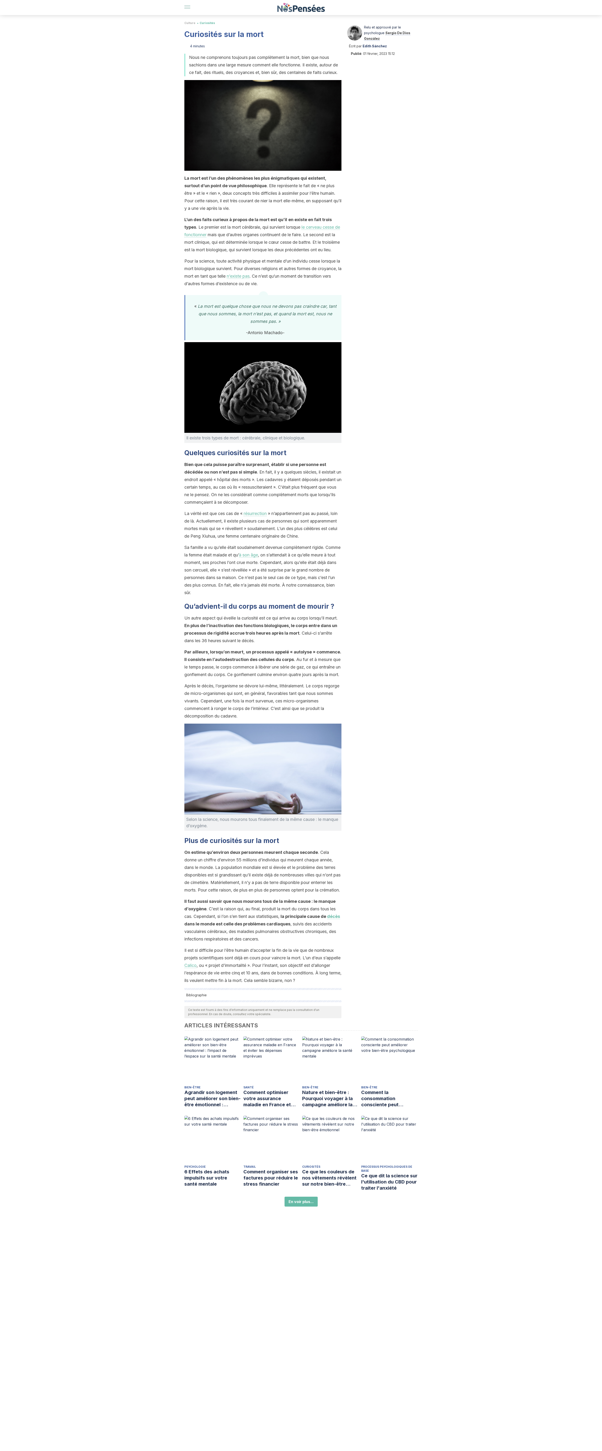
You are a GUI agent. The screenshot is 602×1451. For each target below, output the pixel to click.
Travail (249, 1166)
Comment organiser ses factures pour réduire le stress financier (270, 1178)
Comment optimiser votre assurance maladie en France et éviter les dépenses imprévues (267, 1099)
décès (333, 916)
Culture (189, 23)
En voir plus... (301, 1201)
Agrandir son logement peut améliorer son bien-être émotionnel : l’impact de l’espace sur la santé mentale (212, 1099)
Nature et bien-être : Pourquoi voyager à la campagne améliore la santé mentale (327, 1099)
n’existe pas (238, 276)
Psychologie (195, 1166)
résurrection (255, 513)
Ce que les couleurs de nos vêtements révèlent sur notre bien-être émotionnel (329, 1178)
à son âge (248, 554)
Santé (248, 1087)
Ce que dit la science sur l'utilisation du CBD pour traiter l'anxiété (389, 1182)
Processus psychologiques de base (386, 1168)
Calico (190, 965)
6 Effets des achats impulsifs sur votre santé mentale (206, 1178)
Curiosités (207, 23)
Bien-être (192, 1087)
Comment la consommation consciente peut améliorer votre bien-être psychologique (385, 1099)
